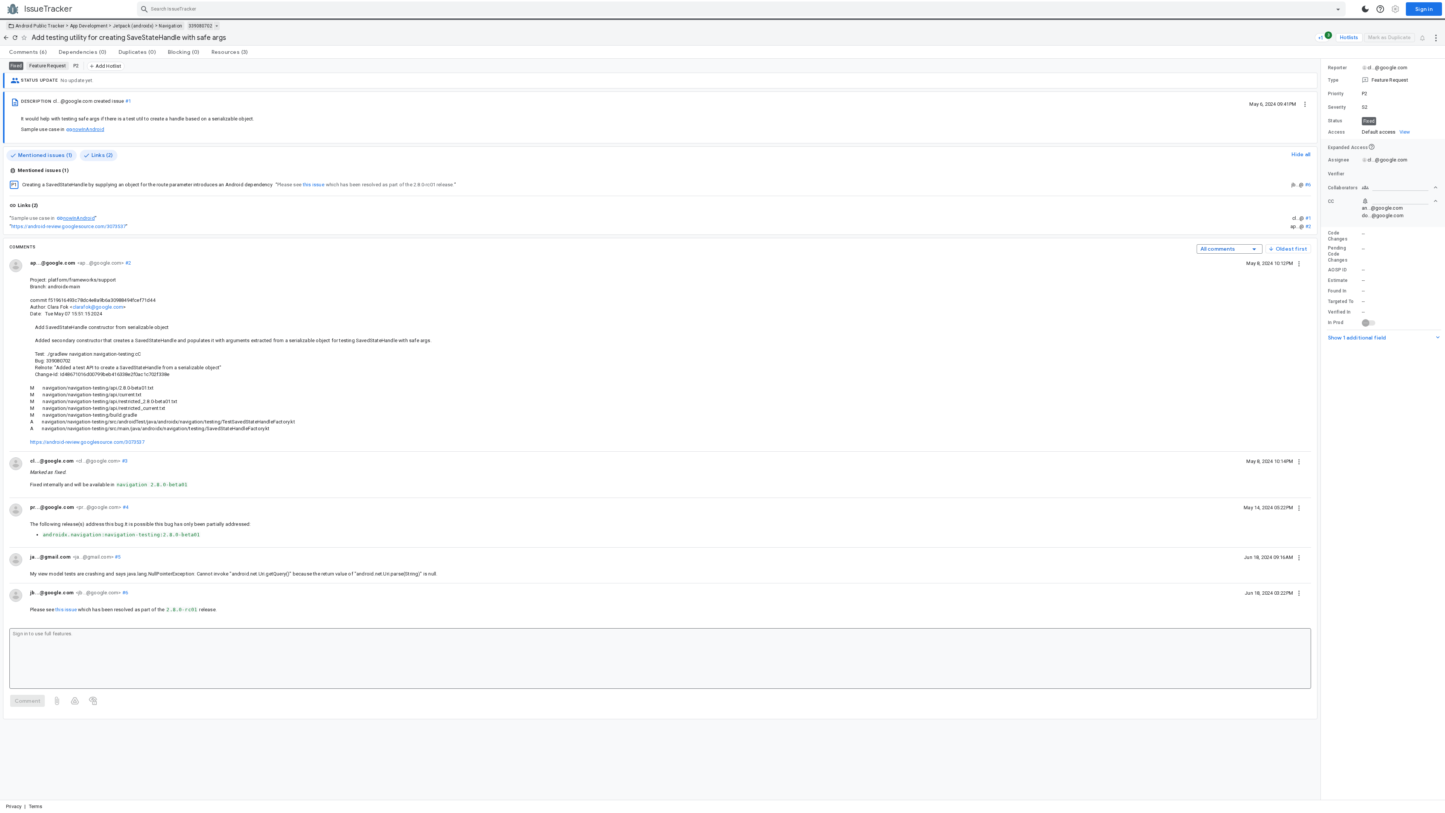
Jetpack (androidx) (133, 26)
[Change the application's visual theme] (1365, 9)
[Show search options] (1338, 9)
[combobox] (742, 9)
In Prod (1335, 322)
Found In (1337, 291)
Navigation (170, 26)
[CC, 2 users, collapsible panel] (1400, 201)
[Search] (144, 9)
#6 (1308, 184)
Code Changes (1338, 236)
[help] (1380, 9)
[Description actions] (1305, 104)
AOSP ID (1337, 270)
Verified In (1339, 312)
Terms (36, 806)
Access (1336, 132)
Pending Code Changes (1338, 254)
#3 (124, 461)
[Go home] (6, 37)
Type (1333, 80)
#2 (1308, 226)
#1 (128, 101)
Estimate (1338, 280)
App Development (89, 26)
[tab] (28, 52)
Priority (1335, 93)
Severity (1337, 107)
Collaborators (1343, 187)
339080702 (200, 26)
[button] (1383, 80)
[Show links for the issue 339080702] (216, 26)
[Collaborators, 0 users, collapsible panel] (1400, 187)
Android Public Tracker (40, 26)
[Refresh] (15, 37)
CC (1331, 201)
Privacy (13, 806)
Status (1335, 120)
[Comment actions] (1299, 263)
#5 (117, 557)
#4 (124, 507)
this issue (313, 184)
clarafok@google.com (98, 307)
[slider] (1321, 429)
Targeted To (1341, 301)
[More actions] (1436, 38)
